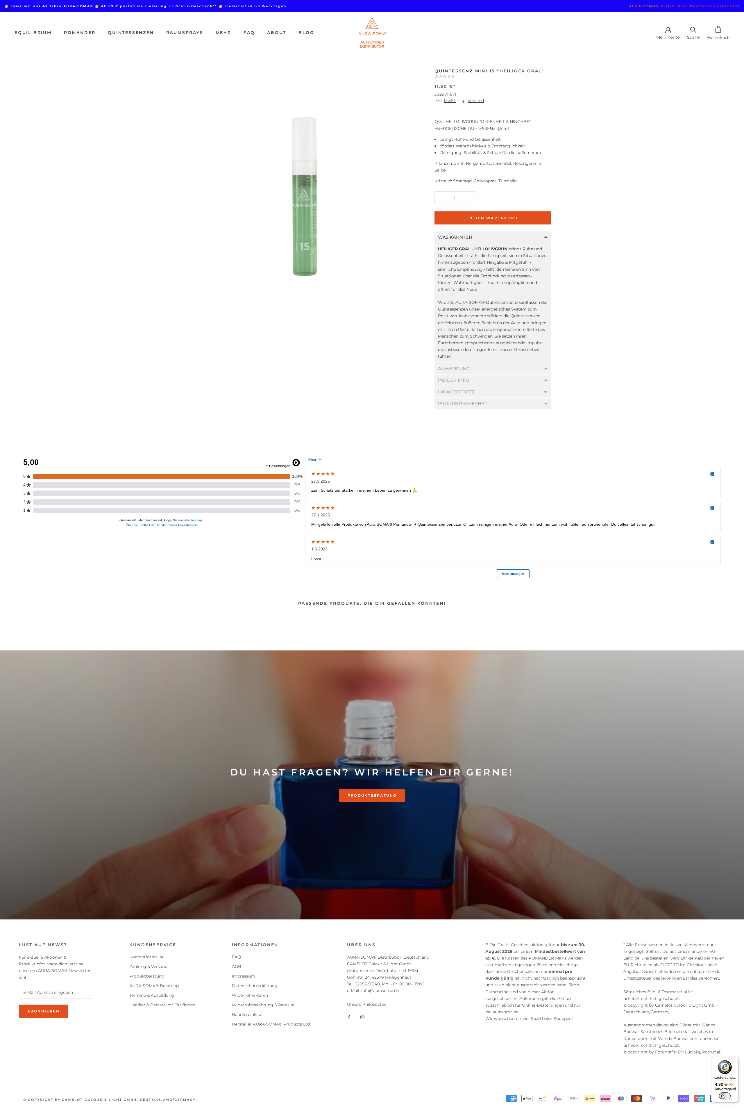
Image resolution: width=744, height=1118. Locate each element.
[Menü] (734, 1060)
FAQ (249, 32)
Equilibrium (33, 32)
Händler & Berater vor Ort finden (162, 1005)
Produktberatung (372, 795)
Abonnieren (43, 1011)
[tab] (492, 237)
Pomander (80, 32)
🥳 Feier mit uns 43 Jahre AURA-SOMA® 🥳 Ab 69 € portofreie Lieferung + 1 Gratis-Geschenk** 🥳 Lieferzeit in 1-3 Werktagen (145, 6)
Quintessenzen (131, 32)
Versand (476, 101)
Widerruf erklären (250, 995)
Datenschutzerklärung (255, 985)
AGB (236, 966)
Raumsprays (184, 32)
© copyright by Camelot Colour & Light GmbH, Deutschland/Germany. (110, 1100)
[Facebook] (349, 1017)
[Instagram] (362, 1017)
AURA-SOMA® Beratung (154, 985)
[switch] (725, 1095)
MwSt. (450, 101)
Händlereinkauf (247, 1014)
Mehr (223, 32)
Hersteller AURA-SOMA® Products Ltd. (271, 1024)
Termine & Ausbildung (151, 995)
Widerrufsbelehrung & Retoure (263, 1005)
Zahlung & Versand (148, 966)
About (276, 32)
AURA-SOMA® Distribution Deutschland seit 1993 (684, 6)
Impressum (243, 976)
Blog (306, 32)
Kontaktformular (146, 957)
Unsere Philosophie (366, 1004)
